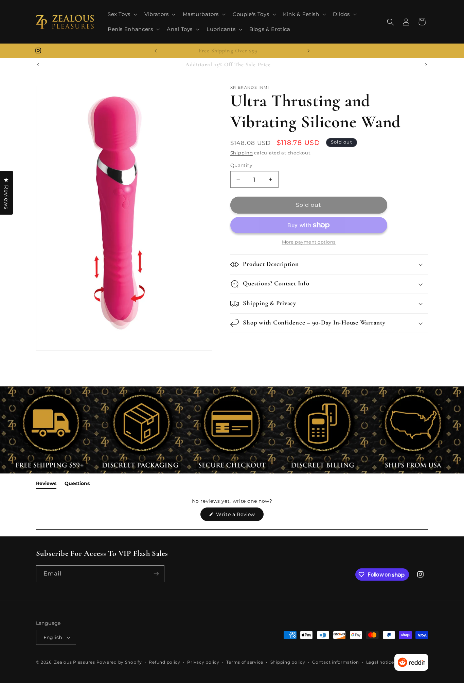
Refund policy (164, 662)
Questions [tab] (77, 484)
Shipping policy (287, 662)
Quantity (241, 165)
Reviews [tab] (46, 484)
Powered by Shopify (119, 662)
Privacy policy (203, 662)
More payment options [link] (309, 242)
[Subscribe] (156, 573)
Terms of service (244, 662)
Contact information (335, 662)
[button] (121, 14)
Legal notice (380, 662)
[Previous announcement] (155, 50)
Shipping (241, 152)
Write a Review (239, 516)
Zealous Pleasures (75, 662)
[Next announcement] (308, 50)
